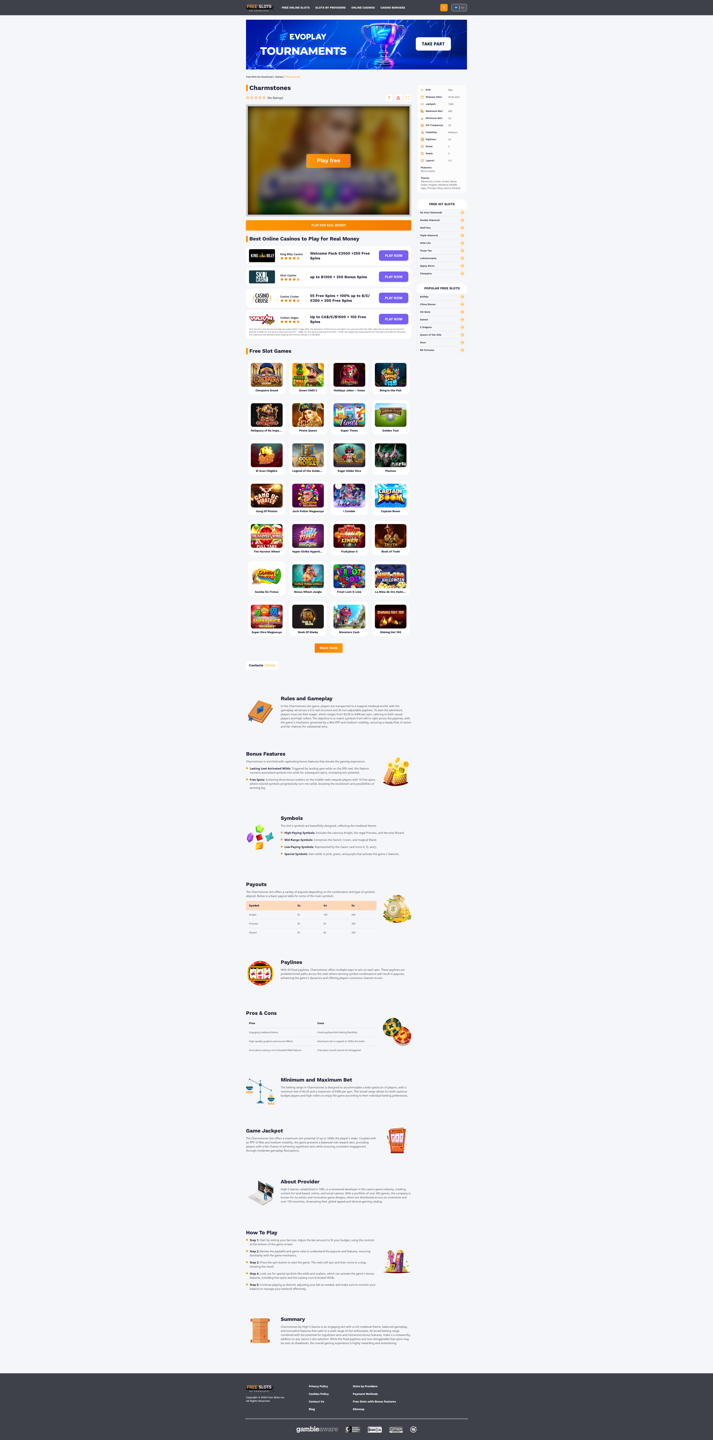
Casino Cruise (289, 296)
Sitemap (358, 1409)
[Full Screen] (407, 97)
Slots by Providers (365, 1386)
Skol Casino (288, 275)
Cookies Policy (319, 1394)
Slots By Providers (330, 7)
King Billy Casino (291, 254)
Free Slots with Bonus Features (374, 1401)
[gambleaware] (317, 1429)
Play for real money (329, 225)
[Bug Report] (398, 97)
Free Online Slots (296, 7)
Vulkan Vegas (289, 317)
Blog (312, 1409)
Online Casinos (363, 7)
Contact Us (316, 1401)
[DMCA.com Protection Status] (375, 1429)
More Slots (329, 648)
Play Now (393, 255)
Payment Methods (365, 1394)
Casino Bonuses (392, 7)
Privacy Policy (318, 1386)
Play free (328, 160)
